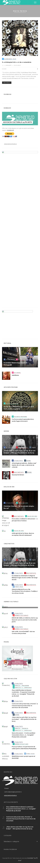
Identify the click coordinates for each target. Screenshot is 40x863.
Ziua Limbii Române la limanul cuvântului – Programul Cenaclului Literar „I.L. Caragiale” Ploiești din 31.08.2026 (21, 808)
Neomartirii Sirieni (18, 475)
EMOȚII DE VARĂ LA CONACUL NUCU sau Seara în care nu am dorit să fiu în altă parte (25, 620)
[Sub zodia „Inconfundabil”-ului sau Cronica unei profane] (5, 627)
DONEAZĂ (10, 130)
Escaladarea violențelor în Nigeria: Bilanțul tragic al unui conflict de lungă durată (24, 577)
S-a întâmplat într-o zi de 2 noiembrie (16, 62)
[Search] (30, 2)
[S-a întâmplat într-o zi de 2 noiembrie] (20, 38)
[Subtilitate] (6, 375)
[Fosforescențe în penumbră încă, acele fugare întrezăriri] (6, 419)
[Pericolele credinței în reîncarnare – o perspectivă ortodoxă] (6, 521)
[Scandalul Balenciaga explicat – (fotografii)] (20, 357)
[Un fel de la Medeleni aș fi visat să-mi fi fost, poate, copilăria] (20, 401)
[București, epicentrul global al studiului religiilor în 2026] (5, 606)
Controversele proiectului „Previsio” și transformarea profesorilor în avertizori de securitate (25, 705)
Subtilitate (15, 375)
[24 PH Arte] (11, 2)
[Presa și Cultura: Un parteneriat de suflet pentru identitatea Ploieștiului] (6, 743)
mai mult (7, 82)
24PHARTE (8, 65)
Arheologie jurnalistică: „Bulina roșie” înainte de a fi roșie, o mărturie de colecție (24, 465)
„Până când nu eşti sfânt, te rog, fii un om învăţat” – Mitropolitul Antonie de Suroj (24, 719)
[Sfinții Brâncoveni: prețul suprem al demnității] (6, 756)
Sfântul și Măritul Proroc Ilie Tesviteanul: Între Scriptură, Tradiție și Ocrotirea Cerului (24, 591)
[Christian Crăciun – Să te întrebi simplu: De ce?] (20, 500)
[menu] (35, 2)
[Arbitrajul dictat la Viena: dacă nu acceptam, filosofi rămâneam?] (4, 531)
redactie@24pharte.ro (10, 144)
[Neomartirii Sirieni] (6, 475)
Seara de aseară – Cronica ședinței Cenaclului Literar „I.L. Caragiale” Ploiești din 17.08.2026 (23, 735)
